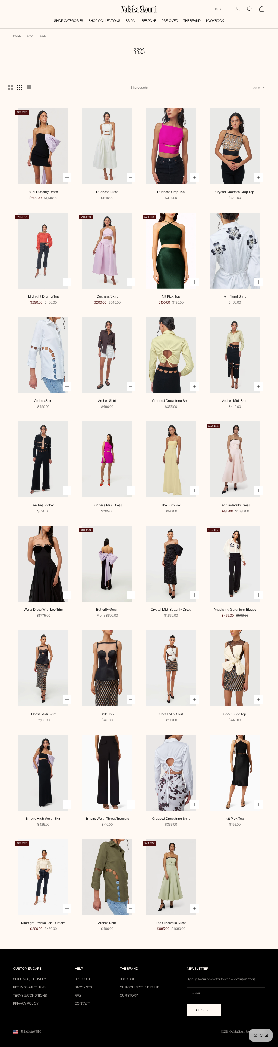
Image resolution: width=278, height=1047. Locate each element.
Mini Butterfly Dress (43, 191)
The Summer (171, 505)
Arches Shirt (43, 400)
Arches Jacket (43, 505)
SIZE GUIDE (83, 979)
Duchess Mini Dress (107, 505)
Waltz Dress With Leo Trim (43, 609)
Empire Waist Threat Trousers (107, 818)
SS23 (43, 36)
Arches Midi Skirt (235, 400)
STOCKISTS (83, 987)
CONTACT (82, 1003)
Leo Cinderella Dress (235, 505)
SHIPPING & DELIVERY (29, 979)
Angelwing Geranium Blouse (235, 609)
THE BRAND (192, 20)
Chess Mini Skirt (171, 714)
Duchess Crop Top (171, 191)
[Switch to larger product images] (10, 87)
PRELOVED (170, 20)
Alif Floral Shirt (235, 296)
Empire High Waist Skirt (43, 818)
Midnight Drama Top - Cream (43, 922)
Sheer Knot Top (234, 714)
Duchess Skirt (107, 296)
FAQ (78, 995)
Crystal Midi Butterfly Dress (171, 609)
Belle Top (107, 714)
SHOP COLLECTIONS (104, 20)
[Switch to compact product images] (29, 87)
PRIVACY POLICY (25, 1003)
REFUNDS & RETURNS (29, 987)
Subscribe (204, 1010)
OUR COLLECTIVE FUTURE (139, 987)
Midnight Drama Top (43, 296)
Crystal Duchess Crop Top (234, 191)
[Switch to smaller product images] (19, 87)
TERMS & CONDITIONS (30, 995)
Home (17, 36)
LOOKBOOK (215, 20)
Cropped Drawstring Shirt (171, 400)
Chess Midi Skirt (43, 714)
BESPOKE (149, 20)
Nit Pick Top (171, 296)
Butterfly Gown (107, 609)
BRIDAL (130, 20)
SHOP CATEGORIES (68, 20)
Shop (31, 36)
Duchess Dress (107, 191)
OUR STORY (129, 995)
